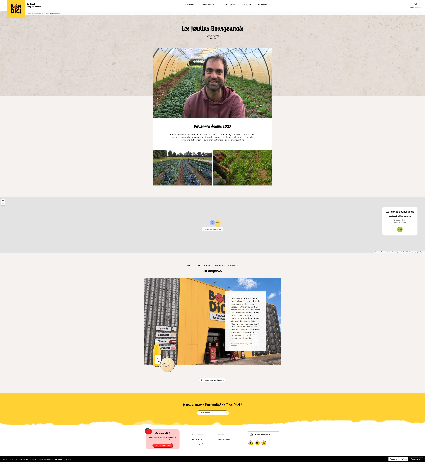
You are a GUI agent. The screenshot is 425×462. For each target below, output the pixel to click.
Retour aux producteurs (213, 380)
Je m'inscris (205, 413)
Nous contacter (197, 435)
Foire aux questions (198, 444)
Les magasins (196, 439)
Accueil (29, 13)
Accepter (393, 459)
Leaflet (378, 252)
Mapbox (422, 252)
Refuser (404, 459)
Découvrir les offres (163, 445)
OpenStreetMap (393, 252)
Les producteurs (38, 13)
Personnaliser (416, 459)
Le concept (222, 435)
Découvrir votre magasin (241, 344)
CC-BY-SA (409, 252)
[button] (212, 222)
